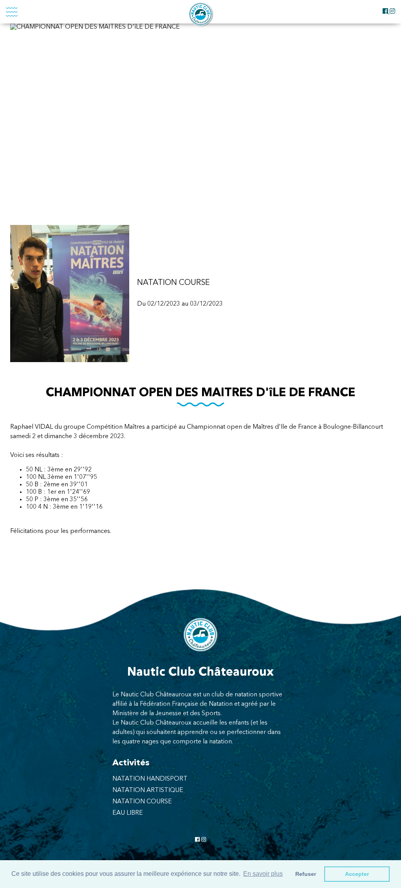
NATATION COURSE (142, 802)
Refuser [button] (305, 874)
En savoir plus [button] (263, 873)
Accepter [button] (357, 874)
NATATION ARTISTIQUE (147, 790)
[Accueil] (200, 14)
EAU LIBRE (127, 813)
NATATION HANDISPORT (150, 779)
